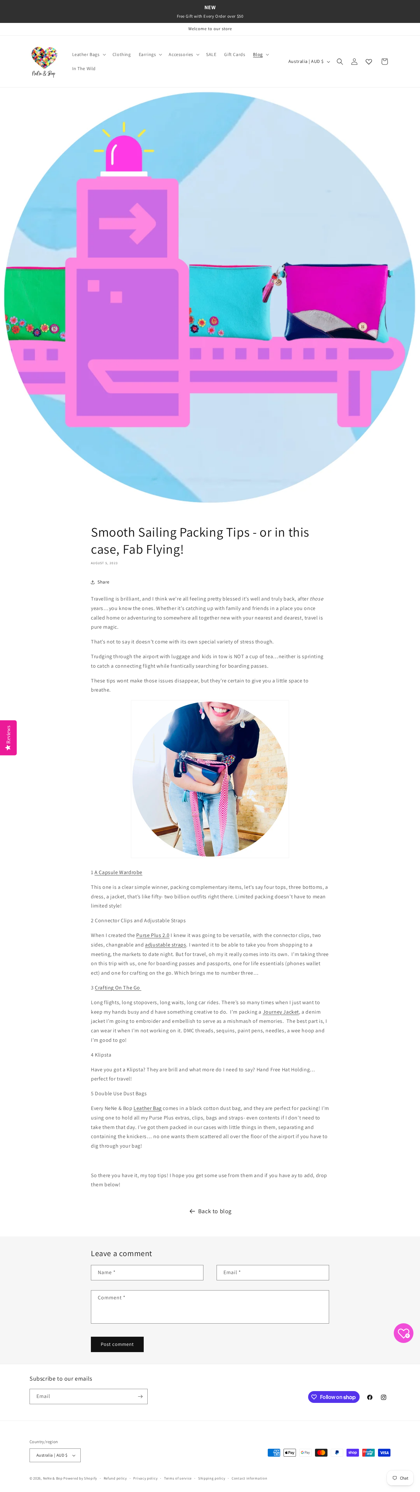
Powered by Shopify (80, 1478)
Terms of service (178, 1478)
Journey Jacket (281, 1011)
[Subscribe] (140, 1396)
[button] (88, 54)
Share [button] (103, 582)
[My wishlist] (369, 61)
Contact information (249, 1478)
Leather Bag (148, 1108)
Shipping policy (211, 1478)
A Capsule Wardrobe (118, 872)
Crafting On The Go (118, 987)
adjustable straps (165, 944)
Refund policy (115, 1478)
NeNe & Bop (53, 1478)
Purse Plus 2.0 (152, 935)
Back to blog (215, 1211)
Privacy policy (145, 1478)
